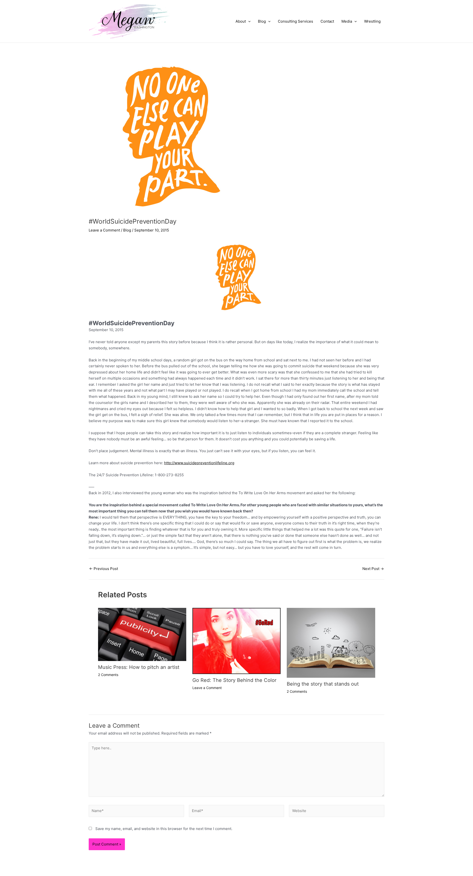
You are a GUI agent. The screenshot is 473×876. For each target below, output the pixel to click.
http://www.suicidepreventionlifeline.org (199, 463)
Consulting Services (295, 21)
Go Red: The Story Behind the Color (234, 680)
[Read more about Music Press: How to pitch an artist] (142, 634)
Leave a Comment (104, 230)
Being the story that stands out (323, 684)
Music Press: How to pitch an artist (138, 667)
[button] (248, 21)
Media (346, 21)
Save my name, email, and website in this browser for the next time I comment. (163, 828)
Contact (327, 21)
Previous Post (103, 568)
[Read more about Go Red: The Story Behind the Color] (236, 640)
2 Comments (108, 675)
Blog (262, 21)
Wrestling (372, 21)
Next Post (373, 568)
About (241, 21)
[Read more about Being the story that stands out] (331, 642)
